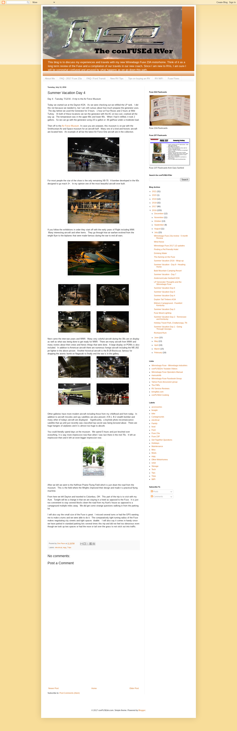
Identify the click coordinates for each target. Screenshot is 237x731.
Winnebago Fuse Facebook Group (167, 378)
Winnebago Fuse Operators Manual (167, 372)
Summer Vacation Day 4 (164, 295)
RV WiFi (159, 78)
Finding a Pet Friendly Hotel (166, 249)
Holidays (155, 443)
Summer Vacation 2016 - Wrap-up (169, 261)
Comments (158, 496)
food (153, 427)
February (158, 352)
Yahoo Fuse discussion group (165, 382)
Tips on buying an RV (139, 78)
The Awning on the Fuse (164, 257)
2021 (154, 191)
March (157, 349)
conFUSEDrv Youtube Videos (164, 369)
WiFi (153, 479)
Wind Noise (159, 242)
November (159, 217)
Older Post (134, 688)
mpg (64, 547)
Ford (154, 430)
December (159, 213)
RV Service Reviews (160, 388)
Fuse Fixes (173, 78)
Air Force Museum (70, 126)
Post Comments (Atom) (69, 693)
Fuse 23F (156, 436)
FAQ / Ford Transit (96, 78)
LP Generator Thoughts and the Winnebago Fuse (168, 283)
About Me (50, 78)
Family (154, 423)
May (156, 341)
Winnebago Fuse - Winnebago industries (169, 365)
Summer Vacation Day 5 (164, 292)
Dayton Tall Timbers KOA (165, 299)
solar (154, 463)
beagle (155, 410)
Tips (153, 473)
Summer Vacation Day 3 (164, 309)
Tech (154, 469)
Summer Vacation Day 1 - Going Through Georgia (168, 328)
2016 (154, 210)
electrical (58, 547)
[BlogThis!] (84, 543)
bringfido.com (157, 392)
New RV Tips (116, 78)
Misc (154, 450)
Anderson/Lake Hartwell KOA (167, 278)
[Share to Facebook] (90, 543)
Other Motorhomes (160, 459)
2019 (154, 199)
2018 (154, 203)
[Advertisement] (93, 660)
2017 (154, 206)
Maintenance (157, 446)
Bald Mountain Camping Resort (168, 271)
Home (94, 688)
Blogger (141, 710)
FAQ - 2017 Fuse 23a (71, 78)
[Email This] (81, 543)
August (157, 229)
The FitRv (156, 385)
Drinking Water (160, 253)
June (156, 337)
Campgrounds (158, 417)
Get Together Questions (162, 440)
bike (153, 413)
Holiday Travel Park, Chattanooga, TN (170, 323)
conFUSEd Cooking (160, 395)
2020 (154, 195)
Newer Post (53, 688)
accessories (157, 407)
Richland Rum (160, 333)
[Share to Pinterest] (93, 543)
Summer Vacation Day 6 (164, 288)
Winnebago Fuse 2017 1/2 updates (169, 246)
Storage (155, 466)
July (156, 232)
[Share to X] (87, 543)
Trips (69, 547)
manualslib (156, 375)
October (158, 221)
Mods (154, 453)
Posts (155, 491)
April (156, 345)
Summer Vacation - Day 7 (165, 274)
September (159, 225)
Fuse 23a (156, 433)
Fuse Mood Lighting (162, 313)
